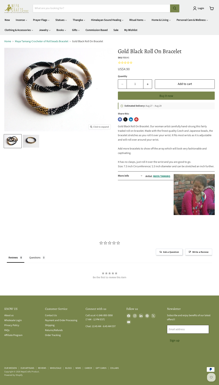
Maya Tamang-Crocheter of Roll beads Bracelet (41, 41)
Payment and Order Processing (61, 320)
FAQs (6, 330)
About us (9, 315)
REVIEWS (42, 368)
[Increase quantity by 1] (147, 84)
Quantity (122, 76)
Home (7, 41)
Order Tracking (53, 335)
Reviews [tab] (13, 257)
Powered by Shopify (13, 375)
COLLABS (114, 368)
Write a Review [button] (200, 251)
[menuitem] (7, 20)
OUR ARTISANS (27, 368)
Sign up (174, 340)
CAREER (88, 368)
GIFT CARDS (101, 368)
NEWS (78, 368)
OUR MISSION (10, 368)
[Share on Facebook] (120, 119)
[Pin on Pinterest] (136, 119)
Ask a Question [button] (171, 251)
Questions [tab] (35, 257)
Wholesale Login (13, 320)
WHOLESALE (55, 368)
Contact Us (51, 315)
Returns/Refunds (54, 330)
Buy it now (166, 96)
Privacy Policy (11, 325)
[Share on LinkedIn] (131, 119)
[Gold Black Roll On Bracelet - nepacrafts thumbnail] (12, 141)
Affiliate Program (13, 335)
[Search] (174, 8)
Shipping (50, 325)
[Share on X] (125, 119)
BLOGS (68, 368)
